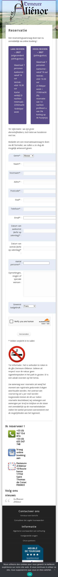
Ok (29, 574)
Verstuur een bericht (29, 515)
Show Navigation (52, 3)
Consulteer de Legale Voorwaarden (29, 520)
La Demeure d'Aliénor (18, 500)
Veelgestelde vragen (29, 535)
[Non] (54, 569)
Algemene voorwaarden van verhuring (29, 531)
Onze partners (29, 540)
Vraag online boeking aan (20, 454)
